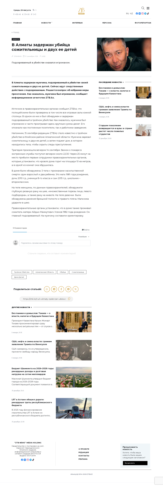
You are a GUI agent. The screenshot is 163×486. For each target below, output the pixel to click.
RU (127, 13)
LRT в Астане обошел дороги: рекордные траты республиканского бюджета (32, 402)
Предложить (130, 463)
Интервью (77, 23)
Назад (16, 32)
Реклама (83, 459)
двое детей (19, 277)
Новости (46, 23)
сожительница (78, 272)
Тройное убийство (21, 272)
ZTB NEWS (17, 56)
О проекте (84, 449)
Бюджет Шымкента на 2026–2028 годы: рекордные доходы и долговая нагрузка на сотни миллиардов (33, 371)
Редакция (84, 452)
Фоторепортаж (143, 23)
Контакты (84, 456)
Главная (17, 23)
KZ (131, 13)
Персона (106, 23)
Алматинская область (45, 272)
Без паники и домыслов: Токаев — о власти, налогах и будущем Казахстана (114, 91)
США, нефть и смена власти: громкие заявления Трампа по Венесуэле (115, 110)
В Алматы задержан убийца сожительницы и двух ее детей (44, 47)
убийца (63, 272)
